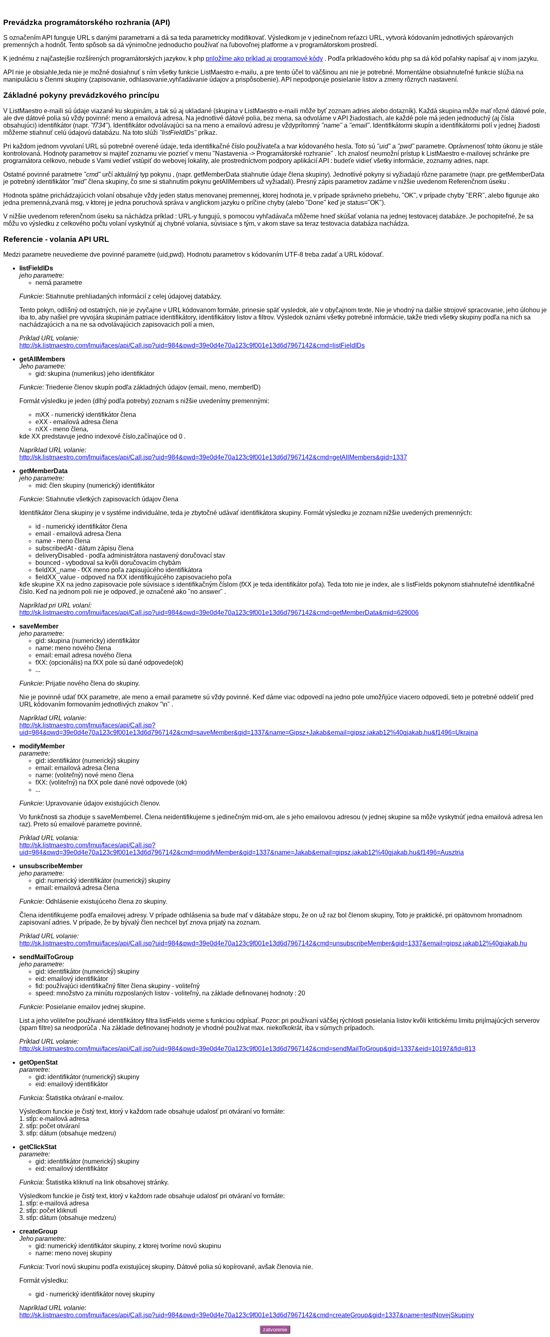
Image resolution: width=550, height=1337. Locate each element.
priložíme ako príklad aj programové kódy (264, 58)
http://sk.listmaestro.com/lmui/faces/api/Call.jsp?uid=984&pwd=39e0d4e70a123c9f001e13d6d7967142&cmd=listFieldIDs (192, 345)
